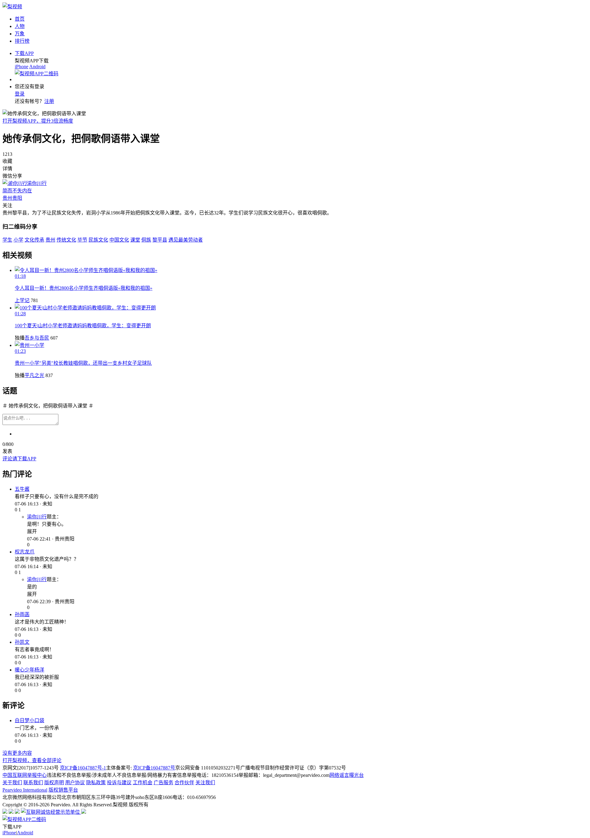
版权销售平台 (63, 790)
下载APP (24, 53)
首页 (20, 19)
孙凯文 (22, 642)
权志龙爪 (24, 551)
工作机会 (142, 782)
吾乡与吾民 (37, 337)
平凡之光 (34, 375)
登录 (20, 93)
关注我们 (205, 782)
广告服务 (163, 782)
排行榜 (22, 41)
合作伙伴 (184, 782)
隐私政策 (96, 782)
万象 (20, 33)
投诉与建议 (119, 782)
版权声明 (54, 782)
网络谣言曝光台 (346, 775)
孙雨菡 (22, 614)
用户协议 (75, 782)
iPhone (21, 66)
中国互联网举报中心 (24, 775)
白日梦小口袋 (29, 720)
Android (37, 66)
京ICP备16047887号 (154, 767)
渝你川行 (37, 516)
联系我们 (33, 782)
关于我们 (12, 782)
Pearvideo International (24, 790)
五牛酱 (22, 489)
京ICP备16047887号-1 (83, 767)
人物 (20, 26)
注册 (49, 101)
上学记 (22, 300)
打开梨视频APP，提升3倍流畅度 (37, 121)
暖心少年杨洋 (29, 669)
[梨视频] (12, 6)
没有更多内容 (17, 753)
